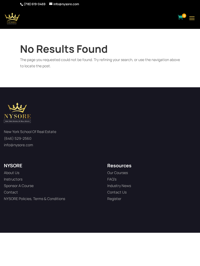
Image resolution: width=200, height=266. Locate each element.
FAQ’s (111, 179)
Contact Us (117, 192)
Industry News (119, 185)
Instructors (13, 179)
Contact (11, 192)
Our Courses (117, 172)
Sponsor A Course (19, 185)
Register (114, 198)
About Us (11, 172)
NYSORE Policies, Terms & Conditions (34, 198)
